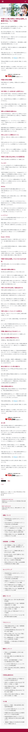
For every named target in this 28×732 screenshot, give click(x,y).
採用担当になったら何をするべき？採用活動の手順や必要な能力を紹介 (14, 501)
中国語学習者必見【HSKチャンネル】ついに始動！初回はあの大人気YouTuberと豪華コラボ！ (14, 718)
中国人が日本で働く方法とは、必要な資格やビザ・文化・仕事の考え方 (14, 508)
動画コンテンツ (5, 491)
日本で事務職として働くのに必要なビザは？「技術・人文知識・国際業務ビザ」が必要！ (14, 547)
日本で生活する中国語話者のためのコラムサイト (14, 9)
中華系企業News (19, 491)
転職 (3, 494)
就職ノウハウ (11, 491)
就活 (15, 491)
